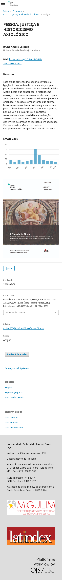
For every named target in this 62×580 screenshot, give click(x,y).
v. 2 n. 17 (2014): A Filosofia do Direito (21, 14)
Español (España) (14, 392)
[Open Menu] (3, 3)
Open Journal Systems (17, 368)
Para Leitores (11, 417)
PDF (10, 268)
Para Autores (11, 422)
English (8, 387)
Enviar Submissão (17, 354)
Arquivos (17, 11)
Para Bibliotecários (14, 427)
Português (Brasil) (14, 397)
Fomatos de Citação (15, 312)
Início (6, 11)
